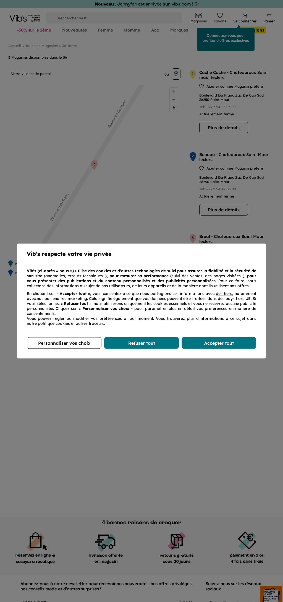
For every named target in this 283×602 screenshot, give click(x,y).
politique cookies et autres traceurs (71, 323)
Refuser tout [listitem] (141, 343)
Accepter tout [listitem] (219, 343)
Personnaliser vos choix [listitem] (64, 343)
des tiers (224, 293)
